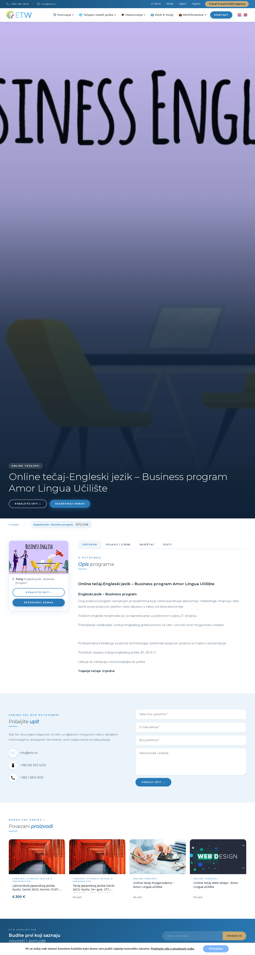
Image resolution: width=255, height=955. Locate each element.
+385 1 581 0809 (20, 3)
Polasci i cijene (118, 544)
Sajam (182, 3)
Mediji (170, 3)
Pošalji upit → (153, 782)
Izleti (167, 544)
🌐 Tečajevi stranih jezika (96, 14)
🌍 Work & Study (162, 14)
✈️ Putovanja (62, 14)
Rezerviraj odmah (70, 503)
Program (89, 544)
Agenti (196, 3)
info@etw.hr (48, 3)
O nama (156, 3)
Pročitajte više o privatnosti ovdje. (172, 949)
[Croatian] (239, 15)
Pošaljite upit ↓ (28, 503)
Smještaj (146, 544)
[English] (245, 15)
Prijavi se (234, 936)
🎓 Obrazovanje (132, 14)
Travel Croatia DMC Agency (227, 3)
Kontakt (221, 15)
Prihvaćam (216, 949)
